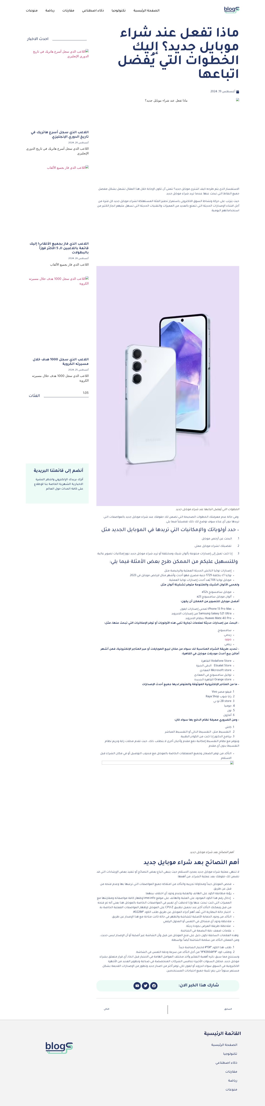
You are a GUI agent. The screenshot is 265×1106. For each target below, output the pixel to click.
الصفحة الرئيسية (146, 11)
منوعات (32, 11)
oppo (228, 640)
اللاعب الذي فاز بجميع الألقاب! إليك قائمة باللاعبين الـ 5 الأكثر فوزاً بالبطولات (59, 248)
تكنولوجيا (119, 11)
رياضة (50, 11)
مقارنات (68, 11)
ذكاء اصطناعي (93, 11)
